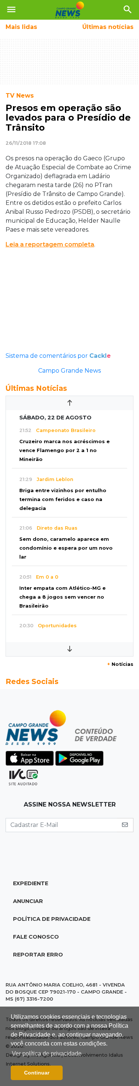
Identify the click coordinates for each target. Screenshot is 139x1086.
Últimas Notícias (36, 388)
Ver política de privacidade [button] (47, 1053)
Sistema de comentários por (58, 355)
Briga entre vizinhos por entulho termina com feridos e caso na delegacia (62, 499)
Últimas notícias (107, 26)
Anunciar (28, 901)
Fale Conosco (36, 936)
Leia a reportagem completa (50, 244)
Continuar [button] (36, 1073)
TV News (20, 95)
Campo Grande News (69, 370)
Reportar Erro (38, 954)
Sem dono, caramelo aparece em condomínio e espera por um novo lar (66, 548)
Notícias (120, 664)
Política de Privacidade (51, 919)
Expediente (30, 883)
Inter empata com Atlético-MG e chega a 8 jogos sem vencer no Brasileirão (62, 597)
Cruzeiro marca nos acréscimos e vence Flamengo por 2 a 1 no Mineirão (64, 450)
